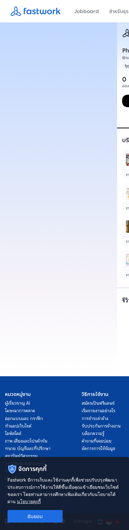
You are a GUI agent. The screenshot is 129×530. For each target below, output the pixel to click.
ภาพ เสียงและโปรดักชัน (26, 440)
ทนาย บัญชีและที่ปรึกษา (27, 448)
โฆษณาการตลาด (20, 410)
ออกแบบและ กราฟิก (24, 418)
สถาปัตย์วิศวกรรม (21, 455)
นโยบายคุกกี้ (29, 501)
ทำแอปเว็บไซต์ (18, 425)
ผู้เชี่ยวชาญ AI (17, 403)
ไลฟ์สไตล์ (13, 433)
